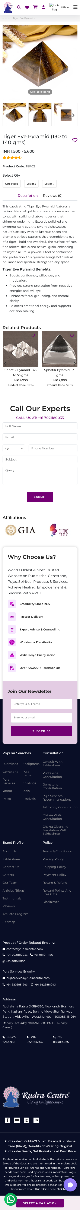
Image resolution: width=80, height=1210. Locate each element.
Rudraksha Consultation (52, 775)
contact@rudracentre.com (24, 949)
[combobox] (14, 449)
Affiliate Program (15, 914)
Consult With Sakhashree (53, 763)
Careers (8, 875)
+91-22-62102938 (9, 1039)
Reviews (9, 906)
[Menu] (75, 7)
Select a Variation (40, 1203)
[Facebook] (7, 1120)
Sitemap (9, 922)
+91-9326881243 (17, 984)
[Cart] (35, 7)
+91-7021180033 (17, 954)
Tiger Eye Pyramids (24, 18)
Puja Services (9, 781)
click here (63, 1189)
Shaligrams (31, 764)
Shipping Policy (54, 867)
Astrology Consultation (60, 807)
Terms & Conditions (57, 851)
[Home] (8, 7)
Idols (26, 791)
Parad (7, 799)
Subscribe (41, 731)
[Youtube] (17, 1120)
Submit (40, 496)
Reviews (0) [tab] (53, 196)
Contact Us (11, 867)
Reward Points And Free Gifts (57, 892)
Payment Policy (54, 875)
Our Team (10, 883)
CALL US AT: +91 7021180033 (40, 418)
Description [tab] (28, 196)
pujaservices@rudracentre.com (28, 978)
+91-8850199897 (61, 1039)
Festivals (29, 799)
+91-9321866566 (35, 1039)
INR (63, 7)
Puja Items (27, 773)
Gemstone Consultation (52, 786)
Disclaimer (51, 902)
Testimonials (12, 898)
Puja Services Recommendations (57, 797)
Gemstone (10, 772)
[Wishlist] (27, 7)
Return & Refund (55, 883)
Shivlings (29, 783)
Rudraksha (10, 764)
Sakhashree (11, 859)
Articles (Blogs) (14, 890)
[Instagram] (26, 1120)
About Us (9, 851)
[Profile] (43, 7)
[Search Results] (19, 7)
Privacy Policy (53, 859)
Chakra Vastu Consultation (52, 817)
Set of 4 (49, 183)
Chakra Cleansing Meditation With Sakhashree (55, 830)
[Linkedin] (36, 1120)
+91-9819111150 (43, 954)
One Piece (11, 183)
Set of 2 (31, 183)
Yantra (7, 791)
